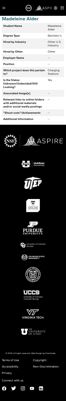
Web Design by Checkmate (43, 353)
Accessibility (10, 366)
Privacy (7, 373)
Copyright (39, 360)
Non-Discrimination (46, 366)
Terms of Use (10, 360)
